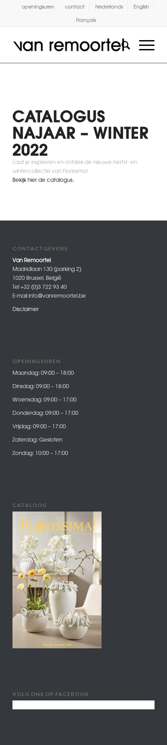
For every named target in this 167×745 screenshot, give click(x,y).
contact (75, 6)
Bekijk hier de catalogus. (43, 180)
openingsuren (38, 6)
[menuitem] (38, 6)
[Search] (121, 45)
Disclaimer (25, 309)
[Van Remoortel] (69, 45)
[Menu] (142, 45)
